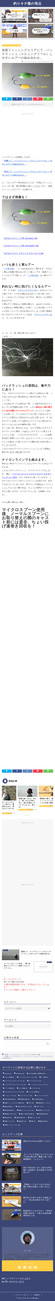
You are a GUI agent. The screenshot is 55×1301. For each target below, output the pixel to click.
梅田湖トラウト (44, 1110)
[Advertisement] (27, 133)
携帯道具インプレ (44, 1103)
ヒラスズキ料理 (33, 1092)
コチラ (27, 1278)
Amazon (8, 1073)
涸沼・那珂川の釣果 (27, 1114)
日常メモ (39, 1106)
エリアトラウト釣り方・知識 (11, 45)
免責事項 (37, 1295)
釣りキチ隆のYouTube (14, 982)
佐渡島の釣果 (25, 1099)
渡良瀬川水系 (43, 1114)
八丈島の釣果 (39, 1099)
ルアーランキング (26, 1095)
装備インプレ (9, 1121)
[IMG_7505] (27, 378)
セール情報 (23, 1088)
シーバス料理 (9, 1088)
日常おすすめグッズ (24, 1106)
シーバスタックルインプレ (38, 1084)
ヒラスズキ (35, 1088)
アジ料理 (44, 1077)
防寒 (33, 1121)
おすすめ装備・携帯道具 (37, 1073)
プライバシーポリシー (22, 1295)
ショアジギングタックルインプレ (15, 1084)
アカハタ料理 (9, 1077)
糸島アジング (35, 1117)
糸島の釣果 (20, 1117)
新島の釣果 (9, 1106)
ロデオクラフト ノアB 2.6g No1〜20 (20, 238)
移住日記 (8, 1117)
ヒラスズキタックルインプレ (14, 1092)
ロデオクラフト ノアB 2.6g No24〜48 (21, 246)
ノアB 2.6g (9, 268)
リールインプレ (10, 1095)
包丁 (31, 1103)
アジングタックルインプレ (28, 1077)
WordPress (20, 1073)
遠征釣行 (22, 1121)
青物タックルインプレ (12, 1125)
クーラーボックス (35, 1081)
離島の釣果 (44, 1121)
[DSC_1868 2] (27, 235)
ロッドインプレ (42, 1095)
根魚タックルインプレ (26, 1110)
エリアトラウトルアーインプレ (14, 1081)
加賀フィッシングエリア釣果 (14, 1103)
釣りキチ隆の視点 (27, 3)
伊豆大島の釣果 (10, 1099)
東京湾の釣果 (9, 1110)
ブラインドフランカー (28, 290)
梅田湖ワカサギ (10, 1114)
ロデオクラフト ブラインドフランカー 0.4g (23, 253)
